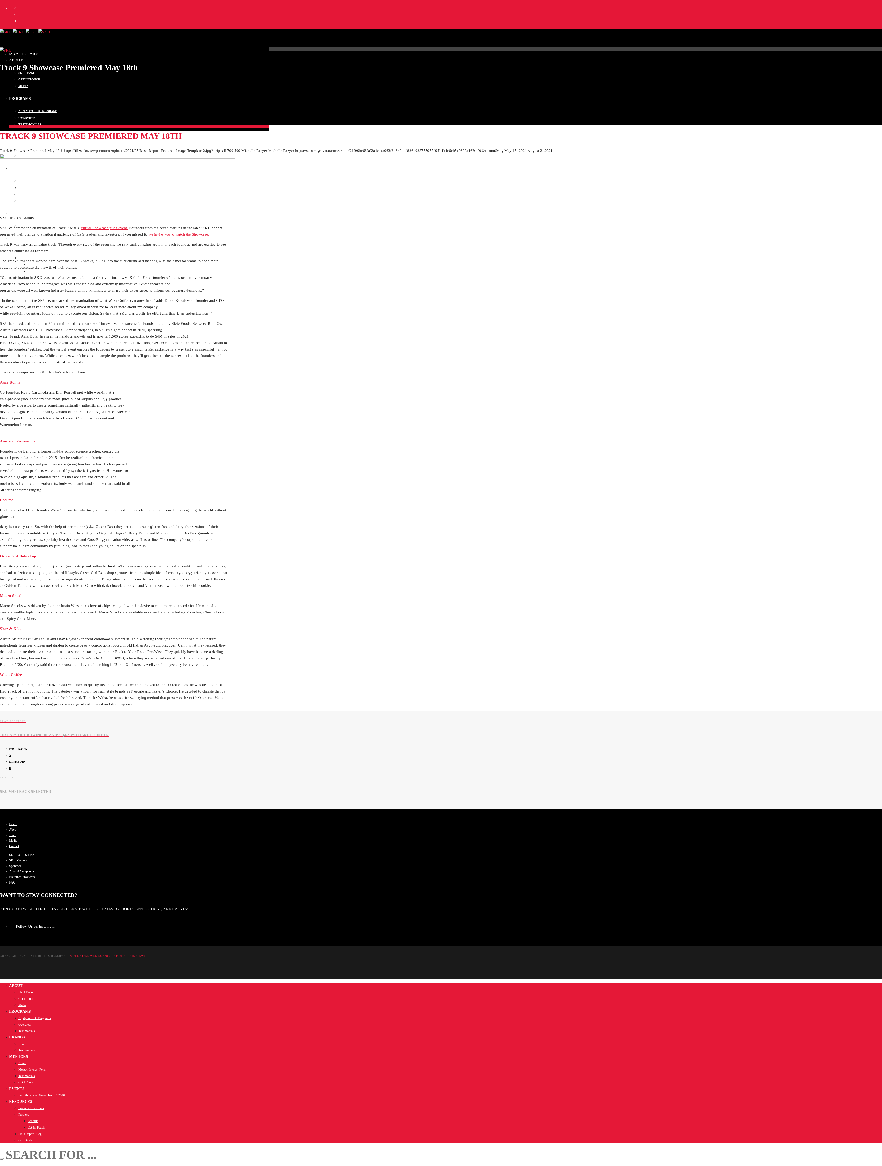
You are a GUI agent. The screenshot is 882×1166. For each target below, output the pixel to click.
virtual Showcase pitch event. (104, 228)
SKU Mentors (18, 860)
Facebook (18, 748)
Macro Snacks (12, 596)
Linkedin (17, 761)
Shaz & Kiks (10, 629)
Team (12, 835)
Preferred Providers (22, 877)
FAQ (12, 882)
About (13, 829)
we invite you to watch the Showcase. (178, 234)
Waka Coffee (11, 675)
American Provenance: (18, 441)
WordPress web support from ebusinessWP (108, 956)
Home (13, 824)
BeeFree (6, 500)
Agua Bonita (10, 382)
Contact (14, 846)
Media (13, 840)
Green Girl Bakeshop (18, 556)
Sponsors (15, 866)
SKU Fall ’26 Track (22, 855)
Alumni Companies (21, 871)
